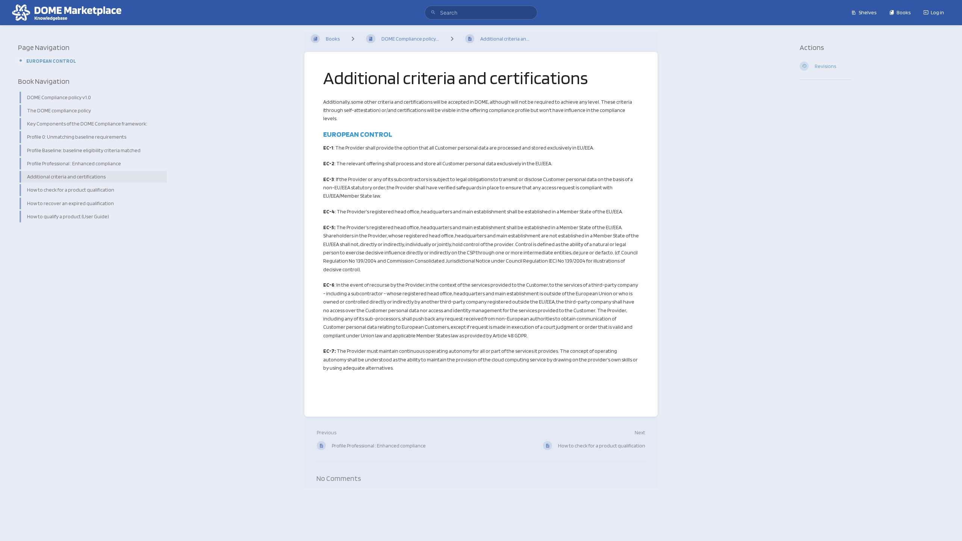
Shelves (867, 12)
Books (904, 12)
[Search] (433, 12)
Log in (937, 12)
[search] (481, 13)
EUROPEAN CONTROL (51, 61)
